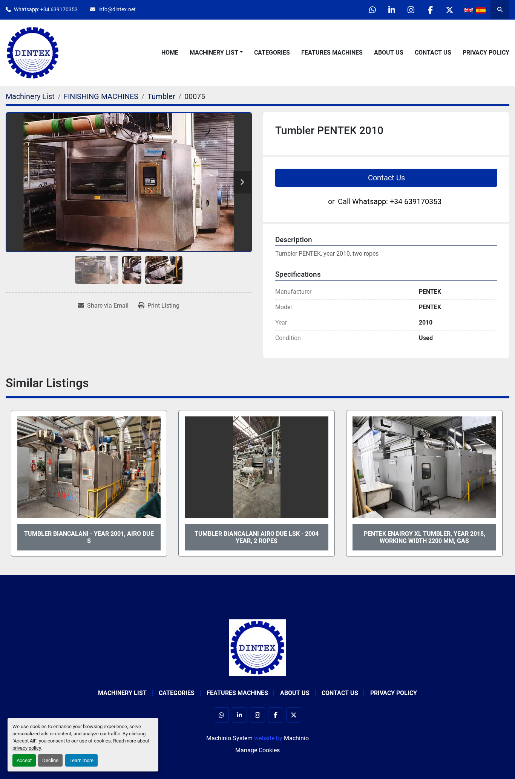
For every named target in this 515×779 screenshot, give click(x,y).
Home (169, 52)
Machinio (296, 738)
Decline (50, 760)
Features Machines (332, 52)
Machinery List (214, 52)
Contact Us (433, 52)
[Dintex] (257, 647)
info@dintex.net (117, 9)
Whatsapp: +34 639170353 (46, 9)
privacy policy (26, 748)
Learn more (81, 760)
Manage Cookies (257, 750)
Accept (24, 760)
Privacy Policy (486, 52)
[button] (216, 52)
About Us (388, 52)
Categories (272, 52)
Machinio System (229, 738)
